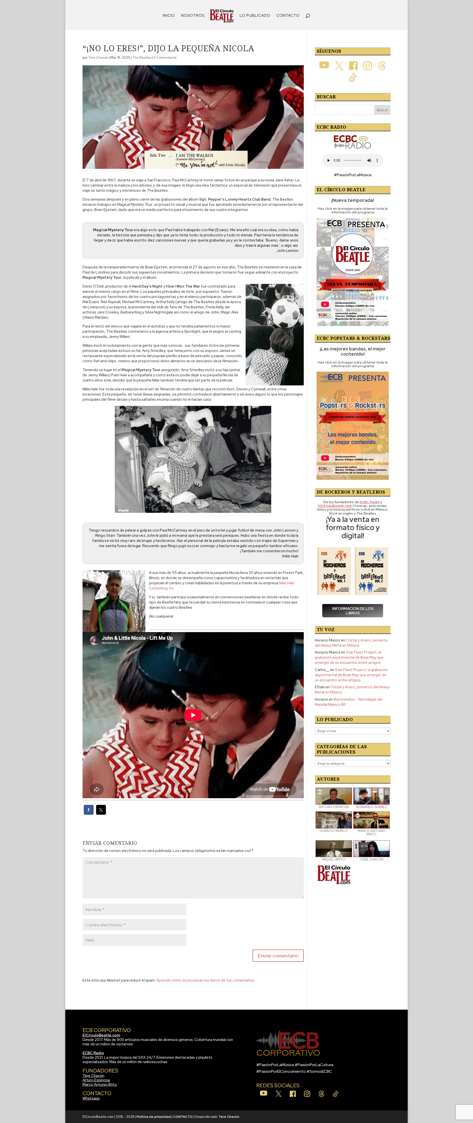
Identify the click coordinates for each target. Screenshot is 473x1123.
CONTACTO (288, 16)
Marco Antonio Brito (100, 1084)
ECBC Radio (93, 1053)
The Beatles (141, 57)
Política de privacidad (153, 1117)
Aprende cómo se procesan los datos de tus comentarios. (205, 980)
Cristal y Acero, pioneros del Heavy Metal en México (351, 643)
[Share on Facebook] (89, 813)
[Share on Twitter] (101, 813)
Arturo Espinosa (96, 1080)
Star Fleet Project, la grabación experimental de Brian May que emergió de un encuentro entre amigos (349, 657)
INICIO (169, 16)
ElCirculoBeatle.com (101, 1035)
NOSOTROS (192, 16)
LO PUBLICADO (255, 16)
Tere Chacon (98, 57)
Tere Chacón (93, 1075)
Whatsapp (91, 1098)
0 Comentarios (164, 57)
